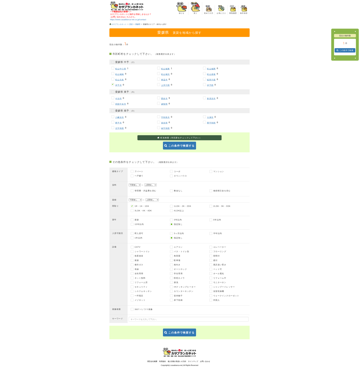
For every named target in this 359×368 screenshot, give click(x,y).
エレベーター (219, 247)
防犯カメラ (179, 278)
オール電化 (218, 273)
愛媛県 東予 (125, 92)
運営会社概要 (152, 361)
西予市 (118, 123)
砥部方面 (211, 80)
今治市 (118, 98)
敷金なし (178, 191)
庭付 (215, 260)
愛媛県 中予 (125, 62)
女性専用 (139, 273)
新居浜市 (211, 98)
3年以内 (178, 220)
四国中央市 (120, 104)
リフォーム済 (141, 282)
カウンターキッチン (183, 291)
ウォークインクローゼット (226, 296)
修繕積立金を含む (222, 191)
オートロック (180, 269)
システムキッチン (143, 291)
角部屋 (177, 256)
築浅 (176, 282)
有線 (137, 269)
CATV (138, 247)
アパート (139, 171)
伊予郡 (210, 85)
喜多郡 (164, 123)
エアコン (178, 247)
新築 (137, 220)
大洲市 (210, 117)
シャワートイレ (142, 251)
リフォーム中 (219, 278)
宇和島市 (165, 117)
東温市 (164, 80)
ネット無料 (140, 278)
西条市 (164, 98)
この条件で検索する (181, 145)
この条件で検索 (346, 50)
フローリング (219, 251)
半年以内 (217, 233)
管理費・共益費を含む (145, 191)
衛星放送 (139, 256)
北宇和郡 (119, 128)
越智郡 (164, 104)
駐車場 (177, 260)
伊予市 (118, 85)
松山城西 (211, 69)
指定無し (178, 224)
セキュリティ (141, 287)
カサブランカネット (119, 24)
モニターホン (219, 282)
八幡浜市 (119, 117)
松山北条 (119, 80)
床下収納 (178, 300)
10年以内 (139, 224)
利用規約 (162, 361)
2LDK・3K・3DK (222, 206)
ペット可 (217, 269)
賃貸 (131, 24)
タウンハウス (180, 176)
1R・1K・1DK (142, 206)
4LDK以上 (179, 210)
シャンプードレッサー (224, 287)
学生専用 (178, 273)
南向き (177, 265)
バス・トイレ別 (181, 251)
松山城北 (165, 74)
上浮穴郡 (165, 85)
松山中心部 (120, 69)
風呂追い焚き (219, 265)
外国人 (216, 300)
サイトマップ (193, 361)
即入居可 (139, 233)
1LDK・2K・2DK (182, 206)
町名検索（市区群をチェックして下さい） (181, 138)
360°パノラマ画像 (144, 309)
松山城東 (165, 69)
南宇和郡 (165, 128)
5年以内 (217, 220)
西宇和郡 (211, 123)
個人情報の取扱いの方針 (177, 361)
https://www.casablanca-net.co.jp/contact (128, 19)
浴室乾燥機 (218, 291)
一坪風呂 (139, 296)
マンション (218, 171)
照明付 (216, 256)
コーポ (177, 171)
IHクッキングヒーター (185, 287)
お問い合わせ (205, 361)
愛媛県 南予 (125, 110)
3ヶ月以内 (179, 233)
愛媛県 (137, 24)
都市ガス (139, 265)
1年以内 (138, 238)
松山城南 (119, 74)
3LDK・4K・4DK (143, 210)
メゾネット (140, 300)
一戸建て (139, 176)
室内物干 (178, 296)
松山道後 (211, 74)
